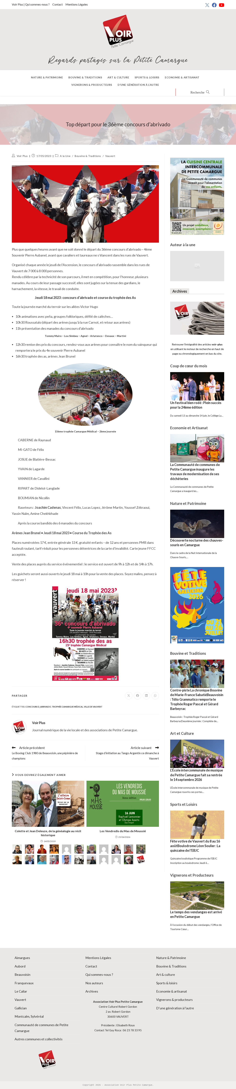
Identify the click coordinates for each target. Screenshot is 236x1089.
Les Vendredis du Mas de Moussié (123, 831)
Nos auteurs (94, 983)
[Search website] (200, 92)
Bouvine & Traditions (88, 155)
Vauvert (110, 155)
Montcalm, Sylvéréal (29, 1016)
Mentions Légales (76, 4)
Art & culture (165, 974)
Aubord (20, 966)
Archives (91, 991)
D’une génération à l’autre (175, 1008)
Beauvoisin (22, 974)
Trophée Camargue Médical (67, 706)
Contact (57, 4)
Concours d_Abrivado (38, 706)
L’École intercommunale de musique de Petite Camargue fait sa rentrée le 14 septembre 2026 (196, 774)
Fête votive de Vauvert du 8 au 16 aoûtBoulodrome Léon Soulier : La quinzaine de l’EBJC (195, 845)
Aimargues (22, 958)
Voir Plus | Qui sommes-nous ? (31, 4)
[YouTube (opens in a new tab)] (221, 5)
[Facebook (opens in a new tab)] (214, 5)
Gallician (21, 1008)
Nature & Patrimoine (171, 958)
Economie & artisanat (171, 991)
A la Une (65, 155)
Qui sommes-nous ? (99, 974)
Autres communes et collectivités (39, 1039)
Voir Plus (22, 155)
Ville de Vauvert (93, 706)
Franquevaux (24, 983)
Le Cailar (21, 991)
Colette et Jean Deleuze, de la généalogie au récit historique (48, 833)
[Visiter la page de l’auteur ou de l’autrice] (19, 727)
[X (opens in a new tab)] (207, 5)
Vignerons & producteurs (174, 1000)
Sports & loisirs (166, 983)
